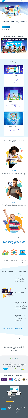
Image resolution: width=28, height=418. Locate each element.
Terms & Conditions (17, 410)
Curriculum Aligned (10, 409)
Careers (16, 406)
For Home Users (10, 407)
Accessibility (9, 411)
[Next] (26, 379)
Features (9, 408)
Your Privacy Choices (17, 409)
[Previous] (1, 379)
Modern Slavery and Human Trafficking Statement (17, 412)
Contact (16, 407)
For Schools (9, 406)
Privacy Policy (16, 408)
